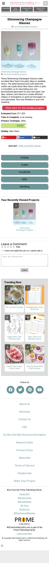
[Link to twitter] (20, 390)
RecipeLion (24, 509)
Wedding (24, 186)
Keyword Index (24, 442)
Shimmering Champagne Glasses (24, 229)
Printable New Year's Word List (34, 308)
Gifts (24, 179)
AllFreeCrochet (24, 498)
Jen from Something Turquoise (25, 26)
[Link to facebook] (11, 390)
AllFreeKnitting (24, 502)
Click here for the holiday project (24, 108)
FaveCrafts (24, 494)
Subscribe (24, 457)
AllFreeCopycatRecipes (24, 513)
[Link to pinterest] (30, 390)
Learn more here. (24, 533)
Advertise (24, 411)
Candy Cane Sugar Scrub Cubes (14, 367)
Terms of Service (24, 465)
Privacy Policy (24, 450)
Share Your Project (24, 481)
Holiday (24, 157)
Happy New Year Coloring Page (14, 338)
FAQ (24, 427)
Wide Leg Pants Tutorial (30, 146)
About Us (24, 404)
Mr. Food (24, 505)
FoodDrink (24, 172)
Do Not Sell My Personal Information (24, 434)
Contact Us (24, 419)
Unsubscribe (25, 473)
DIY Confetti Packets (14, 307)
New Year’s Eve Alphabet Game (34, 338)
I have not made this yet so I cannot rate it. (23, 250)
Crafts (24, 164)
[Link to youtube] (40, 390)
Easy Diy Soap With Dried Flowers (35, 367)
